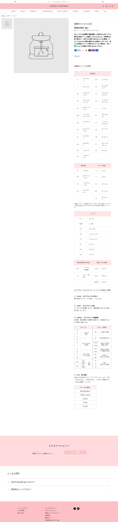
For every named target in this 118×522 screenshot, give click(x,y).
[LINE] (78, 508)
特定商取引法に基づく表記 (52, 520)
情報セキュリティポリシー (52, 513)
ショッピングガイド (22, 508)
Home (3, 16)
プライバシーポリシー (51, 510)
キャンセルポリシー (50, 508)
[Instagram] (74, 508)
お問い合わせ (20, 513)
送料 (79, 30)
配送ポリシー (48, 517)
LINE (77, 46)
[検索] (103, 6)
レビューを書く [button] (75, 452)
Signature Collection (60, 2)
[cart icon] (112, 6)
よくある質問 (20, 510)
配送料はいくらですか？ (20, 489)
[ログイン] (106, 6)
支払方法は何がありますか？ (21, 482)
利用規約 (47, 515)
